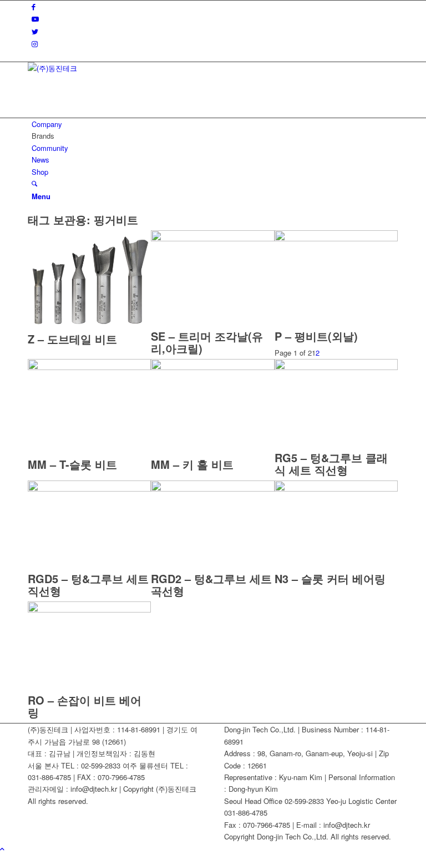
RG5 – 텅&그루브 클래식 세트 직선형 (331, 463)
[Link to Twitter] (35, 31)
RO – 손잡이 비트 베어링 (84, 706)
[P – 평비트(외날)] (336, 238)
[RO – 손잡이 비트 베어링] (89, 609)
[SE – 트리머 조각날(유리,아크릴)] (212, 238)
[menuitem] (215, 124)
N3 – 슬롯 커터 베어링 (330, 578)
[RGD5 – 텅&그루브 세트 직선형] (89, 488)
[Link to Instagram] (35, 43)
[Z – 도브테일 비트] (89, 327)
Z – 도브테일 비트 (72, 339)
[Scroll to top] (2, 848)
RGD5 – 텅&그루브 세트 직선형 (88, 584)
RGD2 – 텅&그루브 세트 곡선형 (211, 584)
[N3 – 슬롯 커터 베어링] (336, 488)
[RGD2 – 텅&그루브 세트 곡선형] (212, 488)
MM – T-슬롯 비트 (72, 464)
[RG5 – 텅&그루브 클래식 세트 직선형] (336, 367)
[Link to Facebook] (34, 6)
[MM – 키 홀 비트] (212, 367)
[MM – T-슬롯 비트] (89, 367)
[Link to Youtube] (35, 18)
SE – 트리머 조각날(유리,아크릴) (207, 342)
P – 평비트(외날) (316, 336)
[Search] (34, 183)
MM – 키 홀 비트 (192, 464)
